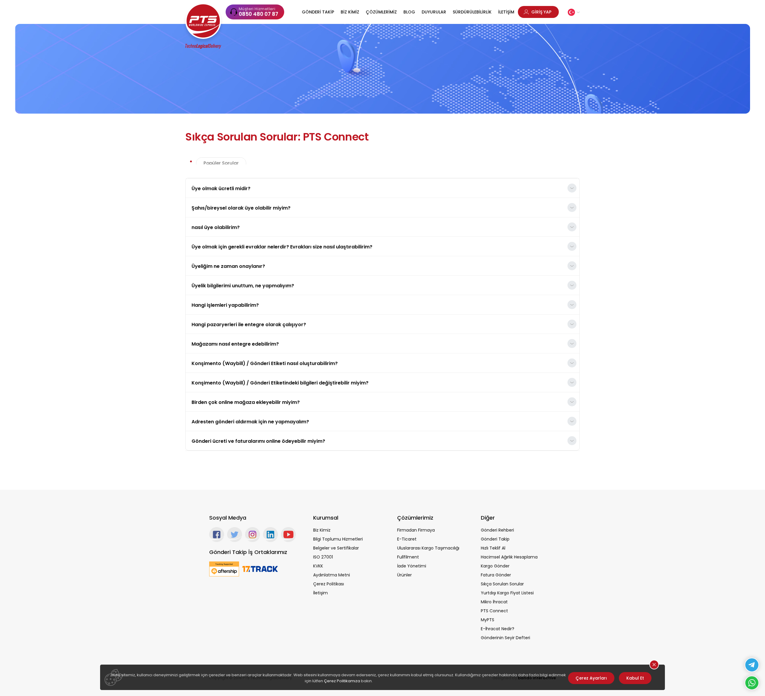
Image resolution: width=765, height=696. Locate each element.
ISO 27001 (323, 557)
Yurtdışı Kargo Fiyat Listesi (507, 593)
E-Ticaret (407, 539)
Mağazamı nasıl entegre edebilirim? (235, 344)
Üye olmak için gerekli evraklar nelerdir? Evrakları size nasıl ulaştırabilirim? (282, 246)
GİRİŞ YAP (541, 12)
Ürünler (404, 575)
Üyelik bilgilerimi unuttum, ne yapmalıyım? (243, 285)
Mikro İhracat (494, 602)
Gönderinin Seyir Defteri (505, 638)
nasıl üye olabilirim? (216, 227)
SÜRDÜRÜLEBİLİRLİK (472, 12)
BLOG (409, 12)
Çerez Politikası (328, 584)
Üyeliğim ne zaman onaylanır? (228, 266)
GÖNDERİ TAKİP (318, 12)
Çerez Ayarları (591, 678)
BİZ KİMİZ (350, 12)
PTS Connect (494, 611)
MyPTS (487, 620)
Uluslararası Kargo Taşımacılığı (428, 548)
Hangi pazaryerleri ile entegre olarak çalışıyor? (249, 324)
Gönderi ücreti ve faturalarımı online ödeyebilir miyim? (258, 441)
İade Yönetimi (411, 566)
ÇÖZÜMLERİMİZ (381, 12)
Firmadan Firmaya (416, 530)
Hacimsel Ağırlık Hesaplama (509, 557)
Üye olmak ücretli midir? (221, 188)
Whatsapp (752, 683)
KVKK (318, 566)
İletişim (320, 593)
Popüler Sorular (221, 163)
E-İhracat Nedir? (497, 629)
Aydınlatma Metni (331, 575)
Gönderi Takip (495, 539)
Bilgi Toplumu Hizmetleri (338, 539)
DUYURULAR (434, 12)
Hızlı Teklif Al (493, 548)
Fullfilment (408, 557)
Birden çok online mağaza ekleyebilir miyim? (246, 402)
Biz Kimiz (322, 530)
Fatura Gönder (496, 575)
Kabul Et (635, 678)
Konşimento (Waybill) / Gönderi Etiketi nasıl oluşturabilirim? (265, 363)
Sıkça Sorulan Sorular (502, 584)
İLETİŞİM (506, 12)
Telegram (752, 665)
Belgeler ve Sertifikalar (336, 548)
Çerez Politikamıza (342, 681)
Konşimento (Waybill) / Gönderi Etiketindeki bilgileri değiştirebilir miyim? (280, 382)
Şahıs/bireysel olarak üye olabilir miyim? (241, 207)
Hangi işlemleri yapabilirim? (225, 305)
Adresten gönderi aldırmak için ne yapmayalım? (250, 421)
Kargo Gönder (495, 566)
